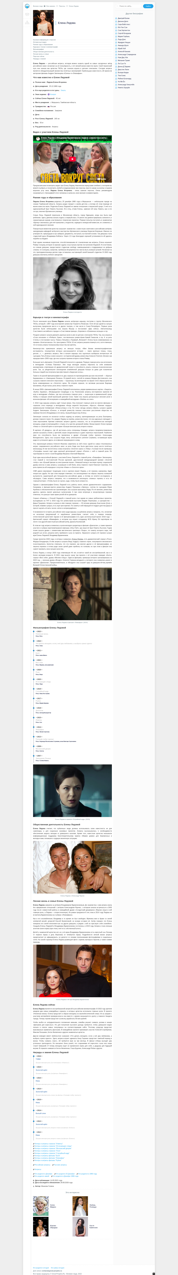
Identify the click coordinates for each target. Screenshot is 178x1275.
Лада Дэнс (121, 39)
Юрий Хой (121, 48)
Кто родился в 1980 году (87, 1174)
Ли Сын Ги (121, 63)
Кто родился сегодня (41, 1268)
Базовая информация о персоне (44, 40)
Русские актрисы (60, 1165)
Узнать (63, 90)
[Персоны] (27, 14)
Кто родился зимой (42, 1176)
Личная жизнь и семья (41, 54)
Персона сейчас (38, 56)
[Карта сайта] (27, 23)
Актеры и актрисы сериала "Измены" (49, 1144)
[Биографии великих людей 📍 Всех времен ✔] (27, 6)
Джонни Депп (122, 21)
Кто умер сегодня (57, 1268)
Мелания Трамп (123, 60)
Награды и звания (39, 59)
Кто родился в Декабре (43, 1174)
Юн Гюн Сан (122, 27)
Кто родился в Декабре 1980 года (65, 1176)
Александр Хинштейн (125, 84)
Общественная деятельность (43, 51)
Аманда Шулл (122, 45)
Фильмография (38, 49)
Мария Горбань (123, 36)
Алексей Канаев (123, 51)
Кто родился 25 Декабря (65, 1174)
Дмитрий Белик (123, 18)
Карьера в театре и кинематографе (45, 47)
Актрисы (38, 1169)
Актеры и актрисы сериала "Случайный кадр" (52, 1153)
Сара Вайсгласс (123, 24)
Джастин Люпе (123, 69)
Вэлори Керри (123, 72)
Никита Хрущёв (123, 87)
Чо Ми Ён (121, 81)
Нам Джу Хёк (122, 57)
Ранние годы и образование (43, 44)
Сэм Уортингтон (123, 30)
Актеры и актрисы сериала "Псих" (48, 1151)
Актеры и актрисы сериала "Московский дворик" (53, 1148)
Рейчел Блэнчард (124, 78)
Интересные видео (39, 42)
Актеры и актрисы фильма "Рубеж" (48, 1160)
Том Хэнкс (121, 75)
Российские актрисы (42, 1165)
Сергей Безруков (124, 33)
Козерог (53, 94)
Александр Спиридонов (126, 54)
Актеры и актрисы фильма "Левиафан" (50, 1158)
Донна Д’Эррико (123, 66)
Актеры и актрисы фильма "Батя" (47, 1156)
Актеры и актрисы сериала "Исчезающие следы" (53, 1146)
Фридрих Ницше (123, 42)
